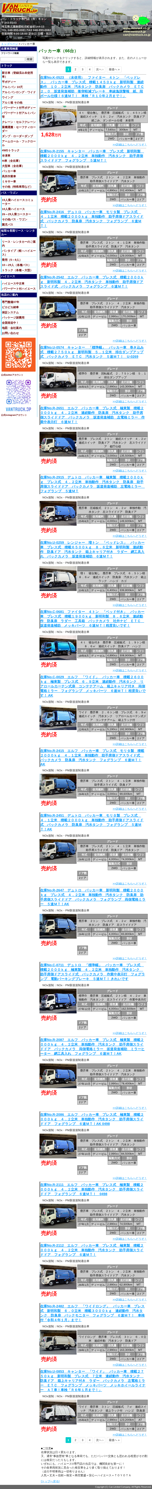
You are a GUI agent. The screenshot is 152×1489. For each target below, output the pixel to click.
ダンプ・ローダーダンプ (17, 136)
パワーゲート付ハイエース (19, 288)
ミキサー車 (9, 181)
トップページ (9, 43)
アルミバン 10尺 (12, 87)
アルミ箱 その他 (12, 102)
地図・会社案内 (12, 327)
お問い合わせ (10, 333)
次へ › (99, 69)
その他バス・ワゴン (14, 219)
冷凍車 (6, 155)
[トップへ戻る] (50, 1481)
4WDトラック (11, 150)
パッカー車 (9, 171)
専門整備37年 (10, 302)
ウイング (7, 97)
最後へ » (114, 69)
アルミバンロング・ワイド (19, 92)
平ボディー (9, 81)
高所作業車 (9, 176)
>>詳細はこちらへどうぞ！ (130, 144)
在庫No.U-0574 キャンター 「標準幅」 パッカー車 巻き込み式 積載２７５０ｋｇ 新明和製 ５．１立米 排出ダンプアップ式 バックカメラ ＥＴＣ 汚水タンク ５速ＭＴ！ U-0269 (92, 351)
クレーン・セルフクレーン (19, 121)
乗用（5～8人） (12, 259)
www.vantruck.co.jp (136, 28)
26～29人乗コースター (16, 214)
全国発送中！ (10, 322)
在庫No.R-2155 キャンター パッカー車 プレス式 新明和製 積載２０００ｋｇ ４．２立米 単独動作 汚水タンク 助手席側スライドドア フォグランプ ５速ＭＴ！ (92, 155)
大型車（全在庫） (13, 165)
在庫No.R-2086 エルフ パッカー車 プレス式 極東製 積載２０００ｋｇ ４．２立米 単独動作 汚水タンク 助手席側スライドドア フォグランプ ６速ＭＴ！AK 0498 (92, 1119)
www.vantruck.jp (134, 31)
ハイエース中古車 (13, 283)
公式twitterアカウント (12, 375)
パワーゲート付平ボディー (19, 107)
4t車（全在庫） (11, 160)
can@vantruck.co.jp (137, 34)
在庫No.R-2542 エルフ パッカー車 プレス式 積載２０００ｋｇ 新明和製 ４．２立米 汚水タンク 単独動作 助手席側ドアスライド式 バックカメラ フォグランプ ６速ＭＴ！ (92, 281)
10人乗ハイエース (13, 209)
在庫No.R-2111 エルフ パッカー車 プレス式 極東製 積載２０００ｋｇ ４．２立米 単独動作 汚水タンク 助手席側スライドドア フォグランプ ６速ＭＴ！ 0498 (92, 1189)
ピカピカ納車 (10, 307)
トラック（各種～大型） (17, 270)
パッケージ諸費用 (13, 317)
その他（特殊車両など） (17, 186)
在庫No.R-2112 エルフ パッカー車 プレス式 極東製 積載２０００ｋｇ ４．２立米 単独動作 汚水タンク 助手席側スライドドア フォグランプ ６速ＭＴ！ (92, 1250)
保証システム (10, 312)
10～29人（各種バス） (16, 265)
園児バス (7, 224)
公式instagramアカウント (14, 415)
